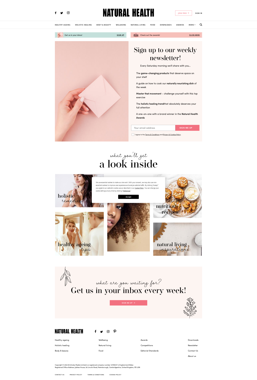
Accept (128, 197)
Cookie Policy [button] (139, 188)
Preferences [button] (126, 191)
